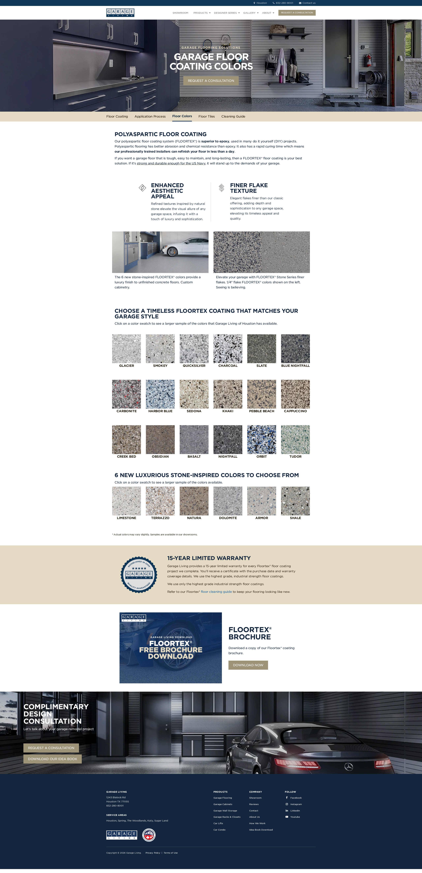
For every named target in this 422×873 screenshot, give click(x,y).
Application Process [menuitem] (150, 116)
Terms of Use (171, 853)
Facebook (296, 798)
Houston (261, 3)
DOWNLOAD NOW (248, 665)
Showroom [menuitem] (255, 798)
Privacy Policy (153, 853)
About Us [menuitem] (254, 817)
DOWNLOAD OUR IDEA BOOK (52, 759)
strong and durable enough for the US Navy (171, 163)
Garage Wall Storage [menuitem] (225, 810)
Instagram (296, 804)
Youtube (295, 817)
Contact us (309, 3)
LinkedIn (295, 810)
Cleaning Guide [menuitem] (233, 116)
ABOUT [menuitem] (266, 13)
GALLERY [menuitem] (249, 13)
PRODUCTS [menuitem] (201, 13)
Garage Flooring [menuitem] (222, 798)
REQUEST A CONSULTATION (297, 12)
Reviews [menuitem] (254, 804)
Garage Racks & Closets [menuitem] (227, 817)
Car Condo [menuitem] (219, 830)
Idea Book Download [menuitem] (261, 830)
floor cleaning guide (216, 592)
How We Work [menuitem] (257, 823)
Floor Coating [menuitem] (117, 116)
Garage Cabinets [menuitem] (222, 804)
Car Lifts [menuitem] (218, 823)
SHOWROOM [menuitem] (180, 13)
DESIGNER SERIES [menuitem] (225, 13)
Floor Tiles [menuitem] (206, 116)
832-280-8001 (284, 3)
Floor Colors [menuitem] (182, 116)
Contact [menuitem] (253, 810)
